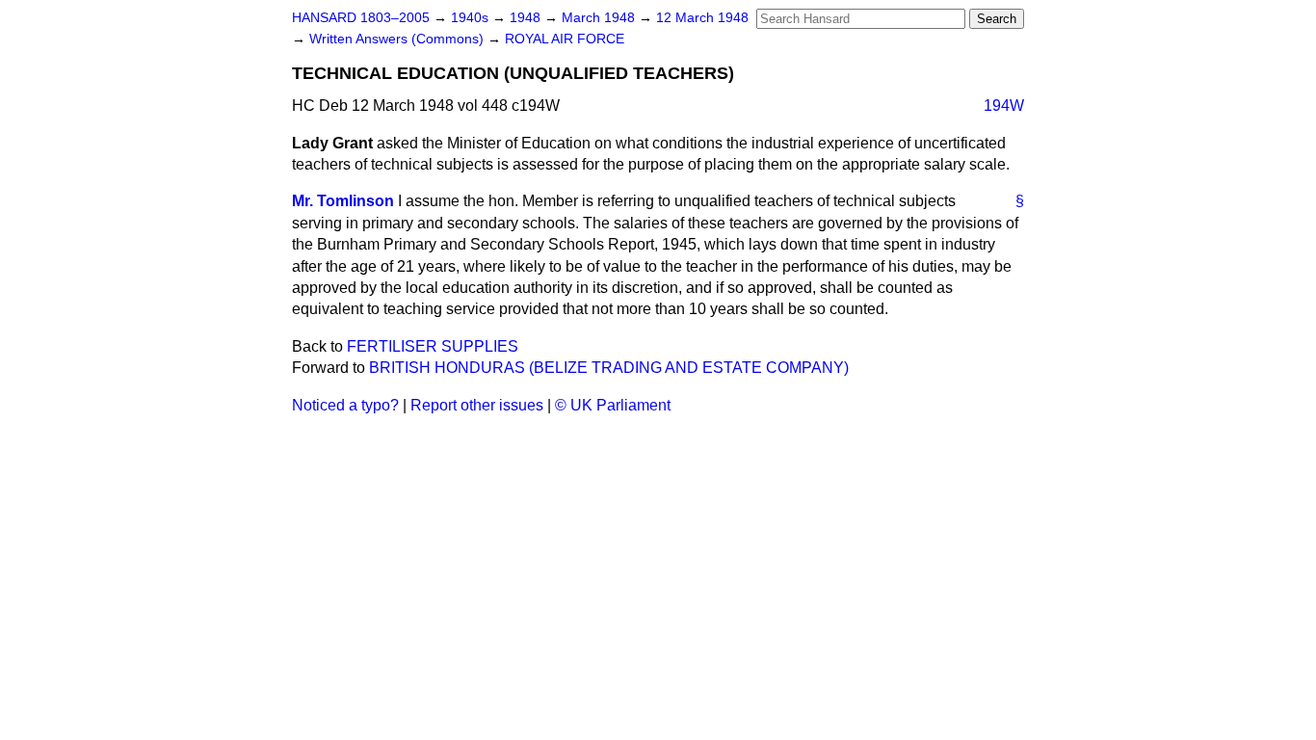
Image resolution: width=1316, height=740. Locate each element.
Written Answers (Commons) (398, 39)
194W (1004, 105)
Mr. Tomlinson (343, 201)
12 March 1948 (702, 18)
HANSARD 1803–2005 (361, 18)
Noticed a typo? (345, 405)
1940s (471, 18)
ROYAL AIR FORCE (564, 39)
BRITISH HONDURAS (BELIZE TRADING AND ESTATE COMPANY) (609, 367)
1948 (527, 18)
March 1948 (600, 18)
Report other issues (476, 405)
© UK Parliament (613, 405)
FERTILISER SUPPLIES (432, 346)
